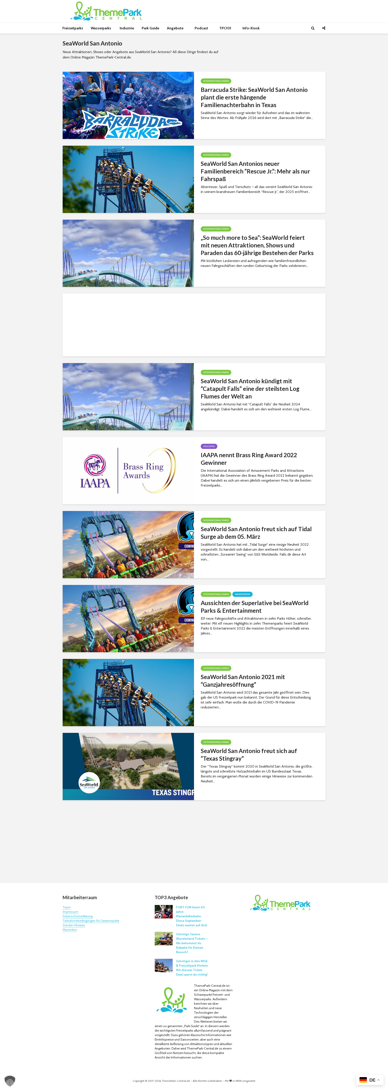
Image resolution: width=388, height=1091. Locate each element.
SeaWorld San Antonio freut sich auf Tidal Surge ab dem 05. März (256, 532)
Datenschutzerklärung (78, 916)
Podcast (202, 28)
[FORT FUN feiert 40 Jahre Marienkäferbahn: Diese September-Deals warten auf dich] (164, 911)
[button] (10, 1081)
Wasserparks (101, 28)
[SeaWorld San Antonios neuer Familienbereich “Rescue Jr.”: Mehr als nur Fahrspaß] (128, 179)
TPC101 (225, 28)
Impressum (70, 912)
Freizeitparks (72, 28)
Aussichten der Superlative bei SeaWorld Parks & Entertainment (255, 606)
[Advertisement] (194, 325)
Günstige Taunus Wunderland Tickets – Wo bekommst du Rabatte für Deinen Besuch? (192, 943)
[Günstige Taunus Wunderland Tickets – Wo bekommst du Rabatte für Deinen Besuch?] (164, 938)
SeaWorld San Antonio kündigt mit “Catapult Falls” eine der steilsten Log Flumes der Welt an (250, 388)
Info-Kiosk (251, 28)
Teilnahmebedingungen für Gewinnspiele (91, 921)
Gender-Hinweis (74, 925)
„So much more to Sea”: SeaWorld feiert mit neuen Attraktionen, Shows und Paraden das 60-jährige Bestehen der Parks (257, 245)
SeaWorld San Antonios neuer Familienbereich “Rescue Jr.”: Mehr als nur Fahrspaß (255, 171)
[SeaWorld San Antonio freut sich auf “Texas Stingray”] (128, 766)
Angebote (175, 28)
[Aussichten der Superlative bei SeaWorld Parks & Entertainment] (128, 618)
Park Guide (150, 28)
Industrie (127, 28)
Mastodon (70, 930)
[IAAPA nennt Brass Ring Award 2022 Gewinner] (128, 470)
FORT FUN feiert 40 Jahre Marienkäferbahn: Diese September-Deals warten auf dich (191, 916)
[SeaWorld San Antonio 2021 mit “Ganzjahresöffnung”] (128, 692)
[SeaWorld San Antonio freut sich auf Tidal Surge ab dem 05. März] (128, 544)
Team (67, 907)
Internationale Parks (216, 81)
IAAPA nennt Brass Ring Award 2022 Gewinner (249, 458)
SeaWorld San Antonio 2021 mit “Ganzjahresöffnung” (243, 680)
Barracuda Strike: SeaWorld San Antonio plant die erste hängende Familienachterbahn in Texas (254, 97)
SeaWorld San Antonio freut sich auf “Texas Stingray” (249, 754)
